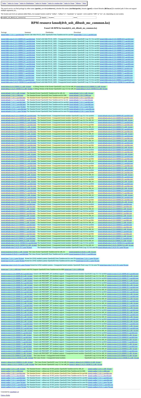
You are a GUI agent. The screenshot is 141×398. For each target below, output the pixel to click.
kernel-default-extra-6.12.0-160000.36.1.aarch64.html (18, 129)
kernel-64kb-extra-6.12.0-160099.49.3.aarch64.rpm (116, 39)
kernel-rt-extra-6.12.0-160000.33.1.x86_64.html (16, 299)
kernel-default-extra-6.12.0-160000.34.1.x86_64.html (18, 147)
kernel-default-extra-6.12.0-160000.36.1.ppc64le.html (18, 131)
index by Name (69, 3)
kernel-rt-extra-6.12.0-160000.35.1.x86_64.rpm (122, 290)
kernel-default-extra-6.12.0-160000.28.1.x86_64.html (18, 188)
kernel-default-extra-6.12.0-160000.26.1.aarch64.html (18, 197)
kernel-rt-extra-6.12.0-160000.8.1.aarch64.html (16, 337)
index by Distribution (27, 3)
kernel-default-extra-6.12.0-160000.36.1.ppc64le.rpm (115, 131)
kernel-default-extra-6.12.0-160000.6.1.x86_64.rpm (115, 229)
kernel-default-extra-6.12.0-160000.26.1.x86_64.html (18, 202)
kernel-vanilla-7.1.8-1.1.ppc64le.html (13, 373)
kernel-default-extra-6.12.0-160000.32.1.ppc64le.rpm (115, 159)
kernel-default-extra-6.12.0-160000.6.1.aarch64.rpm (115, 225)
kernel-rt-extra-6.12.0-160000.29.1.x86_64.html (16, 317)
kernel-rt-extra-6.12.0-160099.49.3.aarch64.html (17, 274)
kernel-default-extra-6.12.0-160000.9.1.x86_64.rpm (115, 209)
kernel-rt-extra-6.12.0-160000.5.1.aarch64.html (16, 351)
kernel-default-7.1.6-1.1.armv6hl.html (13, 104)
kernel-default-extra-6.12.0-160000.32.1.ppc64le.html (18, 159)
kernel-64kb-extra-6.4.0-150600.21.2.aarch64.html (17, 80)
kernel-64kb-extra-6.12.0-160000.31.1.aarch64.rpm (116, 55)
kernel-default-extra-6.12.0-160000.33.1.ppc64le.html (18, 152)
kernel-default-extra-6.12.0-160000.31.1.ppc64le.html (18, 166)
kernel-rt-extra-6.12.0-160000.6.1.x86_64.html (16, 349)
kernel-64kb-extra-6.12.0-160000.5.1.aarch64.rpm (116, 78)
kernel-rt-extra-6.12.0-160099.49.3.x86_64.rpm (122, 276)
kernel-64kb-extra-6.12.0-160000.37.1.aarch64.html (18, 41)
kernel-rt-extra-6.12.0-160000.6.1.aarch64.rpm (122, 346)
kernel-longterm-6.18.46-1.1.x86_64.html (14, 252)
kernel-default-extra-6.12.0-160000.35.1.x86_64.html (18, 141)
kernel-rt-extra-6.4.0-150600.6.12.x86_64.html (16, 355)
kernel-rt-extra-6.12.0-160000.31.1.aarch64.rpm (122, 305)
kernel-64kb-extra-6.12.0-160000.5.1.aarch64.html (17, 78)
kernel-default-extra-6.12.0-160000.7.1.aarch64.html (18, 218)
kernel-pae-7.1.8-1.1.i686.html (11, 269)
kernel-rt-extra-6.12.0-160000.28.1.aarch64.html (17, 319)
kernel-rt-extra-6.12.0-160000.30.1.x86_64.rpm (122, 312)
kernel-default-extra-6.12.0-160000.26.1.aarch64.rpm (115, 197)
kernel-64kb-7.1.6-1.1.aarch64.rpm (85, 35)
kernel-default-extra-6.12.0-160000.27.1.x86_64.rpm (115, 195)
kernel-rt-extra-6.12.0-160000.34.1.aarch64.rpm (122, 292)
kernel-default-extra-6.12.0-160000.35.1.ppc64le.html (18, 138)
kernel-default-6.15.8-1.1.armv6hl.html (13, 109)
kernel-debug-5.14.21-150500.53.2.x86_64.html (17, 89)
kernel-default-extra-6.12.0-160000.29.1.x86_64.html (18, 181)
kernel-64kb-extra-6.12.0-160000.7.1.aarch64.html (17, 73)
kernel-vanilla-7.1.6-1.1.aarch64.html (13, 378)
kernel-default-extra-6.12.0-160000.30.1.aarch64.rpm (115, 170)
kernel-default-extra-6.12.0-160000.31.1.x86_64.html (18, 168)
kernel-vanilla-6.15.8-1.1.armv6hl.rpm (100, 385)
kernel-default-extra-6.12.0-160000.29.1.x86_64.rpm (115, 181)
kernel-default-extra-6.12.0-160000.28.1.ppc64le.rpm (115, 186)
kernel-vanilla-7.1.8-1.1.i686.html (12, 371)
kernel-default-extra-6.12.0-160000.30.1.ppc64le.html (18, 172)
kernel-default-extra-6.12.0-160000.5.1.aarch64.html (18, 231)
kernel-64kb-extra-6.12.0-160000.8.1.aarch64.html (17, 71)
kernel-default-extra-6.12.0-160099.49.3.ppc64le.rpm (115, 118)
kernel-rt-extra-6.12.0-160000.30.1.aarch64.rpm (122, 310)
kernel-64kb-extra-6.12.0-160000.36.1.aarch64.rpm (116, 43)
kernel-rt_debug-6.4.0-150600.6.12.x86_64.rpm (85, 362)
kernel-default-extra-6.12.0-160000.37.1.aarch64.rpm (115, 122)
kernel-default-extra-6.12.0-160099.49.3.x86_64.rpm (115, 120)
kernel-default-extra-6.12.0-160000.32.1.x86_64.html (18, 161)
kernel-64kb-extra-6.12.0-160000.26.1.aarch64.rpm (116, 66)
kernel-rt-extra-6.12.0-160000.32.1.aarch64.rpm (122, 301)
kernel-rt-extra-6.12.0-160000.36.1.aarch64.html (17, 283)
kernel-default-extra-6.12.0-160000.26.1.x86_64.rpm (115, 202)
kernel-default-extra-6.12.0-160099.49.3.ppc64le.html (18, 118)
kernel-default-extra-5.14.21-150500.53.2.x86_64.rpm (115, 245)
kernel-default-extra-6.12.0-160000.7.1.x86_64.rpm (115, 222)
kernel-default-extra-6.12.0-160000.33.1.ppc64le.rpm (115, 152)
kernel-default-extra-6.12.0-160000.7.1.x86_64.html (18, 222)
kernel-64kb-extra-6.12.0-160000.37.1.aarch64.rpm (116, 41)
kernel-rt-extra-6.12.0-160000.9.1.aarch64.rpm (122, 333)
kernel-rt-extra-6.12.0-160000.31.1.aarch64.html (17, 305)
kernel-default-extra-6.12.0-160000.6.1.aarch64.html (18, 225)
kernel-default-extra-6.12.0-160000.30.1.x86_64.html (18, 175)
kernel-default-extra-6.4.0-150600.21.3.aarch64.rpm (115, 238)
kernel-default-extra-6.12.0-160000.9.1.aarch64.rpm (115, 204)
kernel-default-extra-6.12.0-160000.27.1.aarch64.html (18, 191)
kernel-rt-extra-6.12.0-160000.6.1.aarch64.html (16, 346)
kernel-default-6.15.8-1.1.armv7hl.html (13, 111)
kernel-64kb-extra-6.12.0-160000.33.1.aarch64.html (18, 50)
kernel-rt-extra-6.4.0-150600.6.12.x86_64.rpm (122, 355)
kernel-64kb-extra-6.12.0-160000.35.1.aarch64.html (18, 46)
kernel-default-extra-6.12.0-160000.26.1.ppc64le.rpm (115, 200)
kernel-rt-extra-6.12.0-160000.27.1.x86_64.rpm (122, 326)
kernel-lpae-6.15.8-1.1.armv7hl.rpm (87, 261)
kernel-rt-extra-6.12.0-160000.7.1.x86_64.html (16, 344)
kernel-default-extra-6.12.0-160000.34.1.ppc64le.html (18, 145)
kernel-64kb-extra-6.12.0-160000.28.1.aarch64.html (18, 62)
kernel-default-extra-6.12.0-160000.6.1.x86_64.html (18, 229)
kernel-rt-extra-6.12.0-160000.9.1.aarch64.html (16, 333)
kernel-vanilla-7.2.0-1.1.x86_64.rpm (100, 369)
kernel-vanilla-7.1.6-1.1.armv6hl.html (13, 380)
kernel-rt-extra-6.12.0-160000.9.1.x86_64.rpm (122, 335)
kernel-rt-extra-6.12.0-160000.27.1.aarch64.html (17, 324)
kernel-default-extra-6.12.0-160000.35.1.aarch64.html (18, 136)
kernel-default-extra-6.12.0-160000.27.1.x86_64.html (18, 195)
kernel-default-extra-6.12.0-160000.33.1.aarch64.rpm (115, 150)
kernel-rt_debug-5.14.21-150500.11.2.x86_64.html (17, 364)
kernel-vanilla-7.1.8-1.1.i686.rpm (99, 371)
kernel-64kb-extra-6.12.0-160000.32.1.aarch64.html (18, 53)
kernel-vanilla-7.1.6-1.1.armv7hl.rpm (100, 382)
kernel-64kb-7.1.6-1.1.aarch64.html (12, 35)
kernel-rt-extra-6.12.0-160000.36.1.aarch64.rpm (122, 283)
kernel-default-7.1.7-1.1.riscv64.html (13, 100)
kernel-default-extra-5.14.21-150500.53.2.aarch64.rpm (116, 243)
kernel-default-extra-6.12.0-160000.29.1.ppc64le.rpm (115, 179)
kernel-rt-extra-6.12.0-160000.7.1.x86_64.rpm (122, 344)
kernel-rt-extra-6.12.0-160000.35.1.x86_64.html (16, 290)
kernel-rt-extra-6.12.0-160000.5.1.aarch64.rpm (122, 351)
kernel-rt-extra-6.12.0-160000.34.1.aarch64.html (17, 292)
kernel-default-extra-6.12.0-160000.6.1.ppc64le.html (18, 227)
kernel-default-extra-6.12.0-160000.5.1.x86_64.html (18, 236)
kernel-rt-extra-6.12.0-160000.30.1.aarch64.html (17, 310)
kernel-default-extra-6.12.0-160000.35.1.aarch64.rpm (115, 136)
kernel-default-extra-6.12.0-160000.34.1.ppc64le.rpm (115, 145)
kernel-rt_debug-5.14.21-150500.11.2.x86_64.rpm (85, 364)
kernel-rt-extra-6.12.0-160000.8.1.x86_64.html (16, 340)
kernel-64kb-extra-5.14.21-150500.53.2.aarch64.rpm (117, 82)
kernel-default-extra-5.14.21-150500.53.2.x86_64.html (19, 245)
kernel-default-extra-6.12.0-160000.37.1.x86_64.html (18, 127)
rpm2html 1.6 (14, 392)
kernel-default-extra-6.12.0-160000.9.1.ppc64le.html (18, 206)
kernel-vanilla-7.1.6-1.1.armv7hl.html (13, 382)
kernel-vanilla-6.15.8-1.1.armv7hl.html (13, 387)
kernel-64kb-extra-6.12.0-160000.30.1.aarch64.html (18, 57)
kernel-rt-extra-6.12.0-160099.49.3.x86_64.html (16, 276)
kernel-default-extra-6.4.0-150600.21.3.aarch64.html (18, 238)
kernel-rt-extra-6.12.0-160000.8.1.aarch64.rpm (122, 337)
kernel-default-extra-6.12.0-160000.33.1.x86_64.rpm (115, 154)
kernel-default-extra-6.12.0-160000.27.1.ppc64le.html (18, 193)
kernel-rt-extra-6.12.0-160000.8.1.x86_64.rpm (122, 340)
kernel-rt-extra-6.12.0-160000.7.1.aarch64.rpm (122, 342)
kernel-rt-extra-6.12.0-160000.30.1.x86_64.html (16, 312)
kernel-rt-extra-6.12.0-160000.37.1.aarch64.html (17, 278)
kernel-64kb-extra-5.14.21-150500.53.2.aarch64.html (18, 82)
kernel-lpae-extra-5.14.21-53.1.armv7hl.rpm (114, 265)
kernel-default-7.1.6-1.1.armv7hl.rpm (81, 107)
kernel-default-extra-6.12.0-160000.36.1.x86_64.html (18, 134)
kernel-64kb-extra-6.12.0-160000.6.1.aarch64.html (17, 75)
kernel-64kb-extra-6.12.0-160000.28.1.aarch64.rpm (116, 62)
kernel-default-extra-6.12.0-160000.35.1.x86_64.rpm (115, 141)
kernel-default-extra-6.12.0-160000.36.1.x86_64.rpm (115, 134)
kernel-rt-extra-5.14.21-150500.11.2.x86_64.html (17, 358)
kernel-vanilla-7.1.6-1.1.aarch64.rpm (100, 378)
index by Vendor (41, 3)
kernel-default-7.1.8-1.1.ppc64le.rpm (81, 98)
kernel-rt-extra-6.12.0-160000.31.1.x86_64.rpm (122, 308)
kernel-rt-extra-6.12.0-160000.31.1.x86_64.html (16, 308)
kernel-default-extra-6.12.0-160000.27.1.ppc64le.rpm (115, 193)
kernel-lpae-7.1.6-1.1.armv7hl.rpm (87, 258)
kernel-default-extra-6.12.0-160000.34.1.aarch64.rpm (115, 143)
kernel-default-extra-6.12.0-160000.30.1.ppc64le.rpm (115, 172)
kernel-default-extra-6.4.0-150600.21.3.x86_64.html (18, 241)
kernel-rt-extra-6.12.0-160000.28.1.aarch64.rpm (122, 319)
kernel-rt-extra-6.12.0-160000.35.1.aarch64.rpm (122, 287)
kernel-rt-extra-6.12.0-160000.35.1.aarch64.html (17, 287)
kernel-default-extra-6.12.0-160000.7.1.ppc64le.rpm (115, 220)
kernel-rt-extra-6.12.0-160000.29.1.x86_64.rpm (122, 317)
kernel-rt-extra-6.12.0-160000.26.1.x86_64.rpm (122, 330)
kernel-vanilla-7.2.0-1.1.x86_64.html (13, 369)
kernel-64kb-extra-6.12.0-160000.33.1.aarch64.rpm (116, 50)
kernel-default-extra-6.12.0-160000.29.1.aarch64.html (18, 177)
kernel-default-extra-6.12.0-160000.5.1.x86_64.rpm (115, 236)
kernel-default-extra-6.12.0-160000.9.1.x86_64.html (18, 209)
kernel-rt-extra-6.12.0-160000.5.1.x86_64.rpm (122, 353)
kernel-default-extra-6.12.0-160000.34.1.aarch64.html (18, 143)
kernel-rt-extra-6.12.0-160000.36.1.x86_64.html (16, 285)
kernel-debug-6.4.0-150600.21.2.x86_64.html (16, 86)
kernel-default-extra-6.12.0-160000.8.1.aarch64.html (18, 211)
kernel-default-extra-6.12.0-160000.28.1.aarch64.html (18, 184)
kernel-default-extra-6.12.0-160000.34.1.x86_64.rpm (115, 147)
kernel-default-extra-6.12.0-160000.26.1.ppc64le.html (18, 200)
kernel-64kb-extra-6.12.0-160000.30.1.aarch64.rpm (116, 57)
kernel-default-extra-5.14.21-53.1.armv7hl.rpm (113, 247)
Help (84, 3)
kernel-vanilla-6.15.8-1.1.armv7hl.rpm (100, 387)
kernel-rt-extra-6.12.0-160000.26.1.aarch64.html (17, 328)
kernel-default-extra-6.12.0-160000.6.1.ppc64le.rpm (115, 227)
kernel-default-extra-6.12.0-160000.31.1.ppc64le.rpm (115, 166)
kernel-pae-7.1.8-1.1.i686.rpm (74, 269)
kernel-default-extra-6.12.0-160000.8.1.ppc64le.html (18, 213)
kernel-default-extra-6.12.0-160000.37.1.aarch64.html (18, 122)
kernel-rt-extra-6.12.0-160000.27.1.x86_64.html (16, 326)
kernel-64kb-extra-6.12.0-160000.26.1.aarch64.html (18, 66)
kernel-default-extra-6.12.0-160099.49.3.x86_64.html (18, 120)
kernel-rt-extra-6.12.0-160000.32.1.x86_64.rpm (122, 303)
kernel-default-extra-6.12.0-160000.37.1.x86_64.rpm (115, 127)
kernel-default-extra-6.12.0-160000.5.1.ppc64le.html (18, 234)
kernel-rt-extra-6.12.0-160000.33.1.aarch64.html (17, 296)
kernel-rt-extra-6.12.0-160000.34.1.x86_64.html (16, 294)
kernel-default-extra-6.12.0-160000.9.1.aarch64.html (18, 204)
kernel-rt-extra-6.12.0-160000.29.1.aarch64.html (17, 315)
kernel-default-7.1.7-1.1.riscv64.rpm (81, 100)
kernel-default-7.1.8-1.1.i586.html (12, 95)
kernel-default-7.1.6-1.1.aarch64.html (13, 102)
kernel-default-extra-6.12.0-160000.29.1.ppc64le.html (18, 179)
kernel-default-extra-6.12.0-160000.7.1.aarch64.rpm (115, 218)
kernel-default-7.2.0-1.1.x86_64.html (13, 93)
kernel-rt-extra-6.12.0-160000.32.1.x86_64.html (16, 303)
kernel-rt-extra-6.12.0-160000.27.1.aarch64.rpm (122, 324)
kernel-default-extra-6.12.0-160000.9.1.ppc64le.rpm (115, 206)
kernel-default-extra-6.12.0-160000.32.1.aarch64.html (18, 156)
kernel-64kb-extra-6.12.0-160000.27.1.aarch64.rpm (116, 64)
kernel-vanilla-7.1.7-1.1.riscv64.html (13, 376)
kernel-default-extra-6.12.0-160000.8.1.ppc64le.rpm (115, 213)
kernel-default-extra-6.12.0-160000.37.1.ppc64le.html (18, 125)
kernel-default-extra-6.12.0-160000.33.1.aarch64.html (18, 150)
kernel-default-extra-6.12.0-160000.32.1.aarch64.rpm (115, 156)
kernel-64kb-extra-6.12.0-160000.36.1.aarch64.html (18, 43)
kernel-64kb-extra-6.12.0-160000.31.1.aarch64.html (18, 55)
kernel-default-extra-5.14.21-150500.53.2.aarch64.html (19, 243)
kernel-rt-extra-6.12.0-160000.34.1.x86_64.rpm (122, 294)
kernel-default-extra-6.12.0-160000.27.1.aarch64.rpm (115, 191)
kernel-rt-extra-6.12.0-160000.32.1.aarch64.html (17, 301)
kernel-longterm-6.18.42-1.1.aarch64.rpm (82, 254)
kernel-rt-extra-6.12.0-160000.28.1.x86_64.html (16, 321)
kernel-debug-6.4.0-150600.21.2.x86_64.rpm (91, 86)
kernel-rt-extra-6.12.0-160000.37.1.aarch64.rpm (122, 278)
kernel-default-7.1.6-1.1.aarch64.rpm (81, 102)
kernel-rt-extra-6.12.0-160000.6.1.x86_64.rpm (122, 349)
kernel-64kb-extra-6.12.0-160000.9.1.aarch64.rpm (116, 68)
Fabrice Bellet (5, 395)
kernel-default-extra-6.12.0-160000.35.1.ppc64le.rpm (115, 138)
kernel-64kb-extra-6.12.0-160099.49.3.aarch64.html (18, 39)
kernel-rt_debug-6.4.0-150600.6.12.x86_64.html (17, 362)
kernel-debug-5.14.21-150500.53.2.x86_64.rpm (91, 89)
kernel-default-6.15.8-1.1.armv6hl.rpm (81, 109)
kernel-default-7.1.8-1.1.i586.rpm (80, 95)
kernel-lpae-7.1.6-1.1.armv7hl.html (12, 258)
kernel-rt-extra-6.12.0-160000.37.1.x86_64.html (16, 280)
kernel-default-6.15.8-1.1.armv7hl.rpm (81, 111)
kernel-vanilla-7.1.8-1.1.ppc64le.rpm (100, 373)
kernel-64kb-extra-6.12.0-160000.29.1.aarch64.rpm (116, 59)
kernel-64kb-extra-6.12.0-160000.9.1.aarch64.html (17, 68)
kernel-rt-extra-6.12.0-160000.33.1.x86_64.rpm (122, 299)
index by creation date (55, 3)
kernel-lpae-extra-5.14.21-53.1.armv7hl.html (15, 265)
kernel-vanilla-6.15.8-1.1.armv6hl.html (13, 385)
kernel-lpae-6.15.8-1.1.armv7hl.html (13, 261)
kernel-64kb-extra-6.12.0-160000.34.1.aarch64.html (18, 48)
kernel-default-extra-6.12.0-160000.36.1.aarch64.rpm (115, 129)
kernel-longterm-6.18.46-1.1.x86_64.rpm (82, 252)
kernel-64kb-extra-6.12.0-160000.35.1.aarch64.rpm (116, 46)
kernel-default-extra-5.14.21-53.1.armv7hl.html (16, 247)
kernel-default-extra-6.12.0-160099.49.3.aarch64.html (18, 116)
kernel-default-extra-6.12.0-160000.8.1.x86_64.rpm (115, 216)
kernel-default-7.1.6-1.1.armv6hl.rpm (81, 104)
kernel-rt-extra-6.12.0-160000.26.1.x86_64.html (16, 330)
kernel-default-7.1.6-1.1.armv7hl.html (13, 107)
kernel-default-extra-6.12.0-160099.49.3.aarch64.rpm (115, 116)
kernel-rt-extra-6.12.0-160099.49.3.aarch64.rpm (122, 274)
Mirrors (78, 3)
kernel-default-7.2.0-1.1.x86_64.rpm (81, 93)
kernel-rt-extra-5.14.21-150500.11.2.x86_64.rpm (123, 358)
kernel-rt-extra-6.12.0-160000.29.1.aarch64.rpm (122, 315)
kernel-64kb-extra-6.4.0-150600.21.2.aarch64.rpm (116, 80)
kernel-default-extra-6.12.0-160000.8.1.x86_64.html (18, 216)
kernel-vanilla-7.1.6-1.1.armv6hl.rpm (100, 380)
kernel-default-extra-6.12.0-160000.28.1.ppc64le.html (18, 186)
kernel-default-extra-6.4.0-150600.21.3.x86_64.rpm (115, 241)
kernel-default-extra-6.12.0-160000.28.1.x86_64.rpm (115, 188)
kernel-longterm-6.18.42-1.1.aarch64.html (14, 254)
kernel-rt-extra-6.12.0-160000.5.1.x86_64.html (16, 353)
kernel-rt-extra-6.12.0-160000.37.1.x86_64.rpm (122, 280)
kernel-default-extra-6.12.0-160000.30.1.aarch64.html (18, 170)
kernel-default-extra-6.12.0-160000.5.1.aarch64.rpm (115, 231)
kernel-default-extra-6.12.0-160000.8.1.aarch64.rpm (115, 211)
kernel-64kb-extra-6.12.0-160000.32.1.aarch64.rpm (116, 53)
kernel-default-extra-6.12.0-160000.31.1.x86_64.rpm (115, 168)
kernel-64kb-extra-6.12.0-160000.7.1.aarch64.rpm (116, 73)
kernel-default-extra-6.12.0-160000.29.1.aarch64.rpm (115, 177)
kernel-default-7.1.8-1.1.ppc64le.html (13, 98)
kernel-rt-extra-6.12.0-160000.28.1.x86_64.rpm (122, 321)
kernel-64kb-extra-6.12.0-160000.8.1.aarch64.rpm (116, 71)
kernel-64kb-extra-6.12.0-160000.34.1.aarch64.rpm (116, 48)
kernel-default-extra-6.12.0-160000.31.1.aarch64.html (18, 163)
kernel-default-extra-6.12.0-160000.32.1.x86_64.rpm (115, 161)
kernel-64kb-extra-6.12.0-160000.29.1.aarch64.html (18, 59)
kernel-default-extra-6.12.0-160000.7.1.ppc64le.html (18, 220)
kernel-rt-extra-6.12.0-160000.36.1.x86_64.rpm (122, 285)
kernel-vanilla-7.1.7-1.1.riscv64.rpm (99, 376)
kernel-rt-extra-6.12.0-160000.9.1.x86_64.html (16, 335)
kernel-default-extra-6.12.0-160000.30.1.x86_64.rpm (115, 175)
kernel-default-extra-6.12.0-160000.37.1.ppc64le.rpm (115, 125)
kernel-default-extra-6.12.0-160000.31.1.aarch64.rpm (115, 163)
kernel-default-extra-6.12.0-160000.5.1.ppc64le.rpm (115, 234)
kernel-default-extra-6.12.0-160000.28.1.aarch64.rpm (115, 184)
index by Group (13, 3)
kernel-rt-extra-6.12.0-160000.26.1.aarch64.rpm (122, 328)
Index (4, 3)
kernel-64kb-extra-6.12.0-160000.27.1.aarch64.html (18, 64)
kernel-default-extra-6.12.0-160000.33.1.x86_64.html (18, 154)
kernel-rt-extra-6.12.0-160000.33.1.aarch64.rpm (122, 296)
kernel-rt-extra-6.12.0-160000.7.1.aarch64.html (16, 342)
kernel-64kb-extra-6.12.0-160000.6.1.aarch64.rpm (116, 75)
